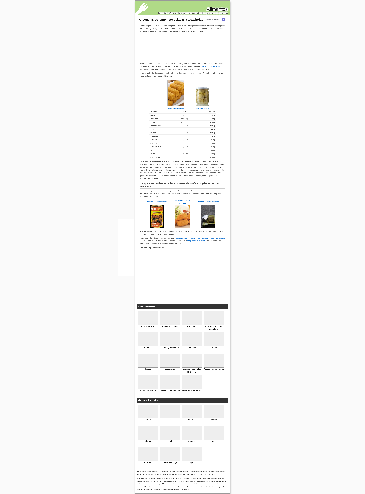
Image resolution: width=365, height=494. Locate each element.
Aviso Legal (185, 489)
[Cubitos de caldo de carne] (208, 228)
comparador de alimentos (210, 66)
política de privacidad (173, 489)
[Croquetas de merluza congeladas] (182, 228)
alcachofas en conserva (202, 108)
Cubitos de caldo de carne (208, 202)
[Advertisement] (182, 47)
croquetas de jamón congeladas (175, 108)
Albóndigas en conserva (157, 202)
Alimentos (217, 9)
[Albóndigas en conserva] (157, 228)
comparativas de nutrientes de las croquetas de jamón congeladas (200, 238)
